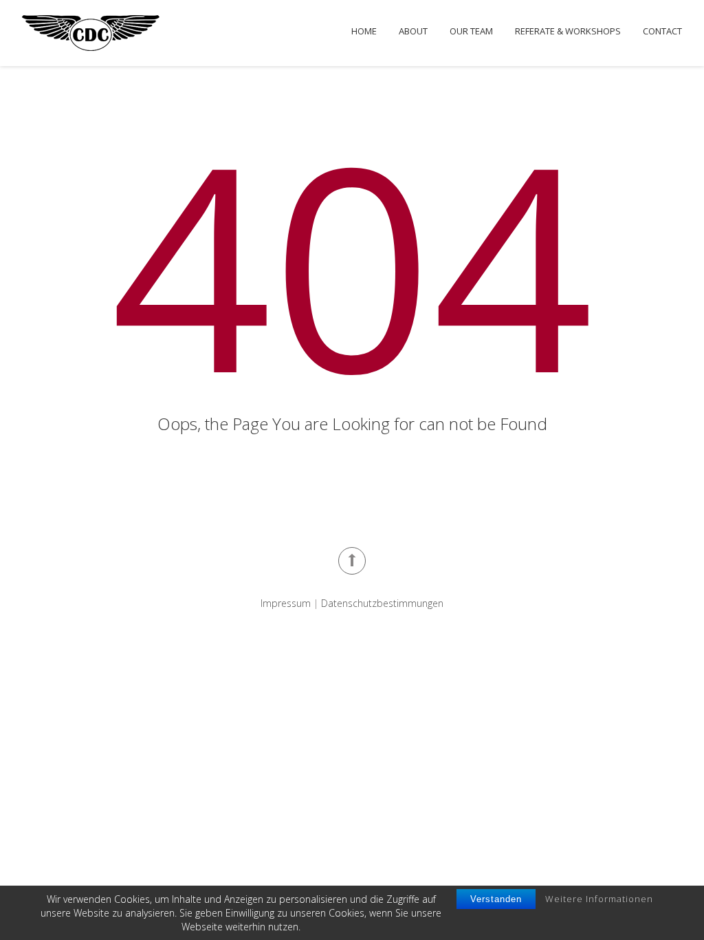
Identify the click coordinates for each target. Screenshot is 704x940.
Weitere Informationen (599, 899)
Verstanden (496, 899)
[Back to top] (352, 561)
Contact (662, 31)
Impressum (286, 603)
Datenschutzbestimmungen (382, 603)
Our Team (471, 31)
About (413, 31)
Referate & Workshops (568, 31)
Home (364, 31)
